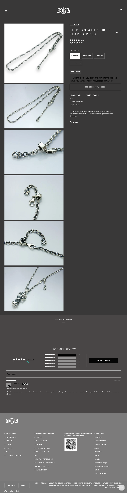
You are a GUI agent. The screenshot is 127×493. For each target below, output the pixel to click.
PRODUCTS (8, 441)
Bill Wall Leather (100, 441)
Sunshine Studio (100, 444)
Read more (73, 116)
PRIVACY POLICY (40, 470)
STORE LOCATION (40, 441)
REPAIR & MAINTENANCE (43, 459)
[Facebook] (5, 491)
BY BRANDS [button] (99, 434)
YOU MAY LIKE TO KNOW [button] (44, 434)
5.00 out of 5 (30, 360)
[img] (11, 381)
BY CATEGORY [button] (10, 434)
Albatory (97, 448)
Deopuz (39, 483)
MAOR (97, 455)
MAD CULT (98, 452)
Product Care (92, 95)
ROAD (97, 470)
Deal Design (74, 24)
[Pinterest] (11, 491)
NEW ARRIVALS (10, 437)
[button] (74, 40)
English (10, 485)
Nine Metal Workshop (102, 466)
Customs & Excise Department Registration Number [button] (78, 435)
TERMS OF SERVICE (41, 466)
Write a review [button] (103, 360)
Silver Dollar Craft (100, 473)
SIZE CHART (75, 72)
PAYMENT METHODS (41, 452)
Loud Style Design (101, 463)
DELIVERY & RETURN (42, 448)
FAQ (35, 455)
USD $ (23, 485)
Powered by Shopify (114, 488)
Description (75, 95)
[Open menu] (8, 10)
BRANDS (7, 444)
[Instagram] (17, 491)
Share (75, 122)
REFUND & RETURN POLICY (44, 463)
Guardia (97, 459)
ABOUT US (8, 448)
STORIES (7, 452)
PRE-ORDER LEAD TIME (13, 455)
